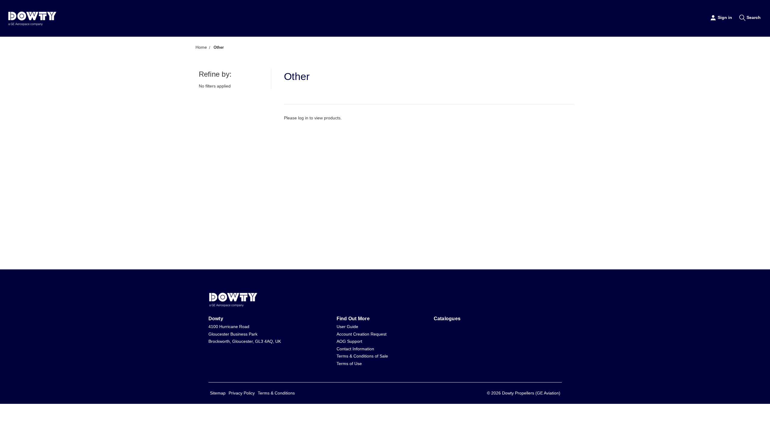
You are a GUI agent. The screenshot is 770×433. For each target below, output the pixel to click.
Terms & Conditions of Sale (362, 356)
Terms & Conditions (276, 393)
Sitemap (218, 393)
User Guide (347, 326)
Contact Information (355, 348)
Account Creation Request (362, 334)
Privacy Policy (242, 393)
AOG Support (349, 341)
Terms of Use (349, 363)
